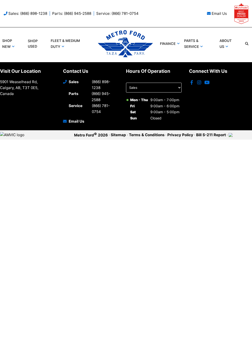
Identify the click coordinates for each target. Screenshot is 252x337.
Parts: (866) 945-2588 (71, 13)
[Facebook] (192, 83)
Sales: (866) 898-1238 (27, 13)
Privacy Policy (180, 134)
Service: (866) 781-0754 (117, 13)
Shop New (7, 43)
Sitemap (118, 134)
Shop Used (33, 44)
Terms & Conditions (147, 134)
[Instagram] (199, 83)
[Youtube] (207, 83)
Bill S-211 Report (211, 134)
